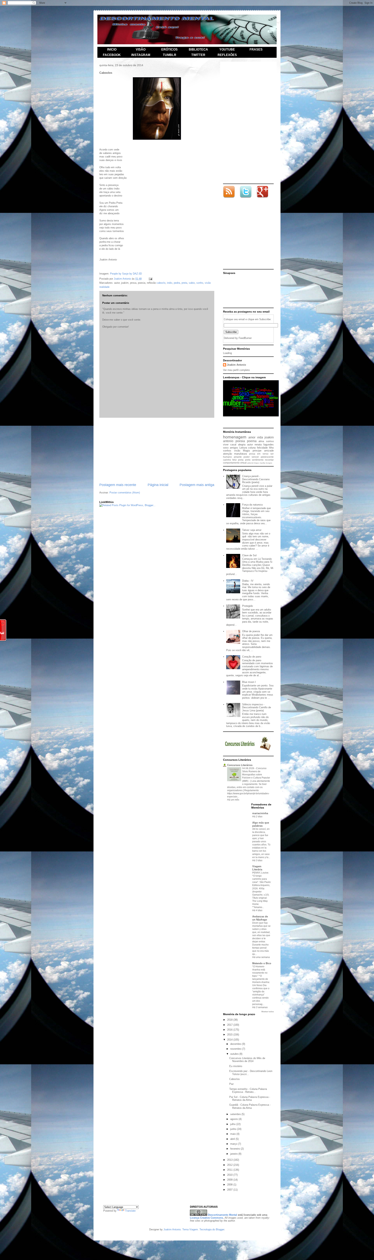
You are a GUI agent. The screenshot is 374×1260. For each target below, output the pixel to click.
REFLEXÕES (227, 55)
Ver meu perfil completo (236, 370)
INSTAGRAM (140, 55)
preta (184, 282)
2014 (230, 1039)
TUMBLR (169, 55)
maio (233, 1133)
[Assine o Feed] (229, 192)
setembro (236, 1114)
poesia (240, 441)
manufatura (240, 453)
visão (237, 450)
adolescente (267, 457)
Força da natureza (252, 504)
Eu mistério (235, 1066)
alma (261, 441)
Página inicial (158, 485)
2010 (230, 1174)
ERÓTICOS (169, 49)
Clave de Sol (249, 555)
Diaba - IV (247, 580)
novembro (236, 1048)
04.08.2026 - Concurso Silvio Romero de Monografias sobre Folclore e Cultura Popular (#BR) (256, 774)
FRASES (256, 49)
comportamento (231, 462)
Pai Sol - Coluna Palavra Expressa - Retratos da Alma (249, 1099)
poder (246, 457)
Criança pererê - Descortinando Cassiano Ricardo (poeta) (256, 479)
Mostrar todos (267, 1011)
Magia (246, 450)
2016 (230, 1029)
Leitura (243, 447)
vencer (255, 457)
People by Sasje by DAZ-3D (126, 273)
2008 (230, 1184)
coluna (252, 447)
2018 (230, 1019)
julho (233, 1124)
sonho (199, 282)
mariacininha (260, 813)
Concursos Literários (239, 765)
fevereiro (235, 1148)
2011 (230, 1169)
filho (271, 447)
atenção (227, 453)
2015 (230, 1034)
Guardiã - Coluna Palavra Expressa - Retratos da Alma (250, 1106)
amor (251, 437)
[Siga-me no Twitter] (245, 196)
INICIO (111, 49)
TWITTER (198, 55)
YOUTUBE (227, 49)
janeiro (234, 1153)
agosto (234, 1119)
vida (260, 437)
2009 (230, 1179)
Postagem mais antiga (197, 485)
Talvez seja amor (251, 530)
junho (233, 1129)
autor (250, 444)
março (234, 1143)
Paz (231, 1083)
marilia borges (266, 463)
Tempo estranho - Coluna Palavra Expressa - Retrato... (248, 1091)
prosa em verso (258, 453)
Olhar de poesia (251, 631)
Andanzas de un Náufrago (260, 918)
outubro (234, 1053)
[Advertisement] (156, 450)
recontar (269, 460)
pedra (177, 282)
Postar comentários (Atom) (124, 492)
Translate (130, 1210)
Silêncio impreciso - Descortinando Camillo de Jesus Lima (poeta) (256, 707)
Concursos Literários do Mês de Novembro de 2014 (247, 1060)
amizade (269, 450)
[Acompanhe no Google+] (262, 196)
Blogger (220, 1229)
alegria (241, 444)
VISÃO (141, 49)
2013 (230, 1159)
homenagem (234, 437)
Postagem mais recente (117, 485)
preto (248, 460)
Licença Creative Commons (206, 1217)
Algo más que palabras (260, 824)
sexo (225, 447)
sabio (192, 282)
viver (225, 444)
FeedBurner (245, 338)
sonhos (227, 450)
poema (252, 441)
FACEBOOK (112, 55)
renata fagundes (264, 444)
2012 (230, 1164)
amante (238, 457)
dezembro (236, 1043)
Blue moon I (249, 682)
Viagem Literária (257, 868)
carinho (227, 460)
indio (169, 282)
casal (233, 444)
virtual (243, 462)
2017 (230, 1024)
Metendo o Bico (261, 963)
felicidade (262, 447)
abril (233, 1138)
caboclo (161, 282)
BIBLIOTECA (198, 49)
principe (257, 450)
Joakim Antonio (236, 364)
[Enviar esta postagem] (150, 278)
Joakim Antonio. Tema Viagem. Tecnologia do (189, 1229)
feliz (234, 460)
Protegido (247, 605)
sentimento (258, 460)
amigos (234, 447)
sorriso (270, 441)
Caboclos (234, 1079)
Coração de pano (251, 656)
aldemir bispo (253, 463)
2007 (230, 1189)
